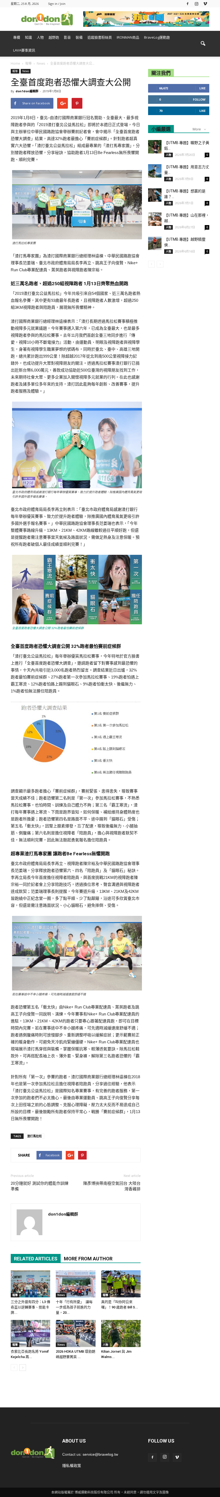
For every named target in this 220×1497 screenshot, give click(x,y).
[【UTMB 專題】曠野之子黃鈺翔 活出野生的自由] (155, 146)
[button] (202, 43)
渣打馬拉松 (34, 1136)
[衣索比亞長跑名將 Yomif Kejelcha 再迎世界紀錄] (30, 1333)
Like (202, 88)
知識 (28, 37)
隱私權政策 (71, 1465)
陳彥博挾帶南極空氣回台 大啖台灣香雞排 (112, 1186)
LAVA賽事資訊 (24, 50)
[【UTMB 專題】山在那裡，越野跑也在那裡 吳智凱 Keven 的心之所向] (155, 219)
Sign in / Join (56, 4)
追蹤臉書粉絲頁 (99, 37)
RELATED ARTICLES (35, 1258)
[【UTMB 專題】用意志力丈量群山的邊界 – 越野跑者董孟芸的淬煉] (155, 171)
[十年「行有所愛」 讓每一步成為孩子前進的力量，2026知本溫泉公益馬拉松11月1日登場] (75, 1283)
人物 (40, 37)
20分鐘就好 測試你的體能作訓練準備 (39, 1186)
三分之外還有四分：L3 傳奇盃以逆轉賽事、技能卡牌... (30, 1307)
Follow (199, 99)
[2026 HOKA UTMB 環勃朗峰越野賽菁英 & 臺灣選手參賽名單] (75, 1333)
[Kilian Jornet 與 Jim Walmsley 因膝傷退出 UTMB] (121, 1333)
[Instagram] (196, 3)
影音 (67, 37)
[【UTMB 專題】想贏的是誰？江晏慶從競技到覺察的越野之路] (155, 195)
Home (15, 63)
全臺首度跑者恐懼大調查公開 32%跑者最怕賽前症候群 (48, 628)
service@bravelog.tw (100, 1454)
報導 (15, 71)
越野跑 (54, 37)
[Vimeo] (205, 3)
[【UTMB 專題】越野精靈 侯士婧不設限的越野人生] (155, 243)
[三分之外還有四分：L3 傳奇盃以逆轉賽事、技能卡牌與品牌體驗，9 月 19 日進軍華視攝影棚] (30, 1283)
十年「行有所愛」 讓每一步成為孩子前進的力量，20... (74, 1307)
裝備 (79, 37)
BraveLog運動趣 (157, 37)
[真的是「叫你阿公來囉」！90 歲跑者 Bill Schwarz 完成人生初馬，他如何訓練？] (121, 1283)
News (25, 71)
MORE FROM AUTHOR (88, 1258)
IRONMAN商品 (128, 37)
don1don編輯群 (27, 91)
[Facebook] (188, 3)
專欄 (16, 37)
